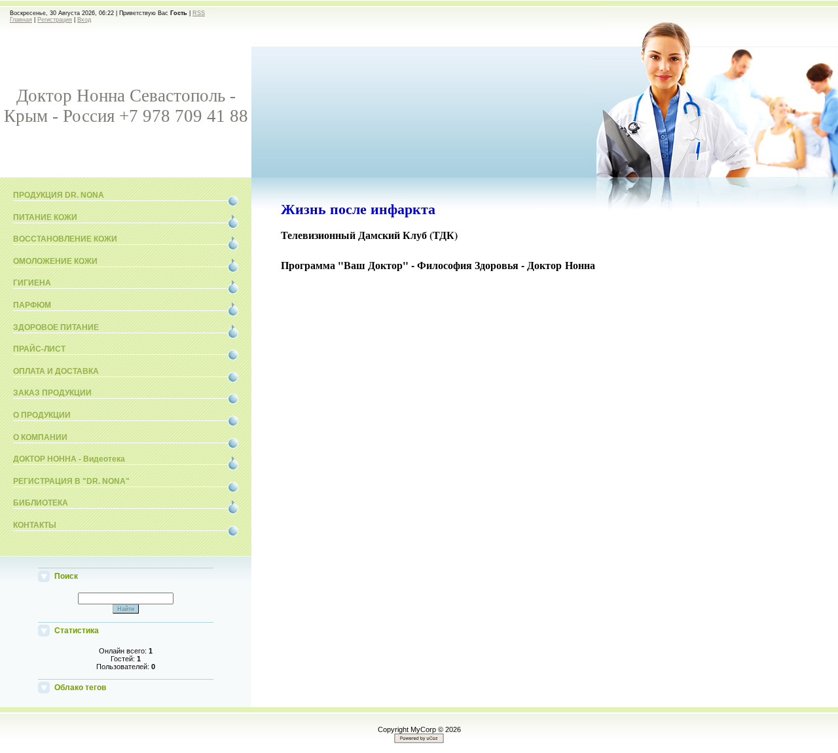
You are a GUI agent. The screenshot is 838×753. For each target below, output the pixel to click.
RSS (198, 13)
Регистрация (54, 19)
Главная (21, 19)
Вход (84, 19)
